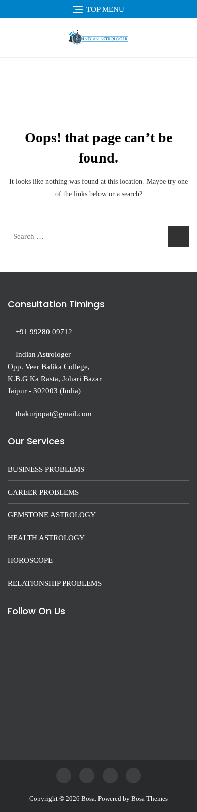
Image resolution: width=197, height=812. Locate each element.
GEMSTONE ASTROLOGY (52, 515)
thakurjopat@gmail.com (54, 414)
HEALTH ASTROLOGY (46, 538)
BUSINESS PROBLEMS (46, 469)
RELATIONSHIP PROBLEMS (55, 583)
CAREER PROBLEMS (43, 492)
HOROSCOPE (30, 560)
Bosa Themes (149, 798)
